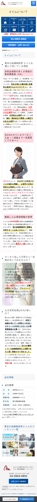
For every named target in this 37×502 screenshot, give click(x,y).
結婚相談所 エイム (6, 50)
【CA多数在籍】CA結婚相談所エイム (18, 493)
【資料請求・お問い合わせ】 (18, 45)
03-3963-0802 (18, 38)
